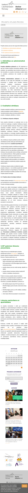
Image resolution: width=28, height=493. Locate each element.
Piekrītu (24, 485)
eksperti (21, 111)
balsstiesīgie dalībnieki (20, 180)
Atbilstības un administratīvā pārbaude (12, 48)
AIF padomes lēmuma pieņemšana (11, 52)
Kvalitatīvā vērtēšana (8, 50)
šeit (15, 57)
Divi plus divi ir (12, 381)
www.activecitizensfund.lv (9, 329)
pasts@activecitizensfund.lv (15, 482)
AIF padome (14, 253)
